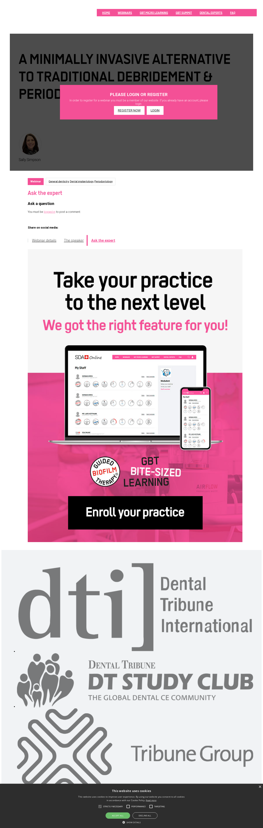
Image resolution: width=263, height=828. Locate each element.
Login (155, 110)
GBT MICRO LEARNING (154, 13)
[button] (131, 822)
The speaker (74, 240)
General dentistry (59, 181)
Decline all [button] (145, 815)
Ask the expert (103, 240)
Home (106, 13)
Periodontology (103, 181)
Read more (151, 800)
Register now (129, 110)
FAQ (232, 13)
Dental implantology (81, 181)
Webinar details (44, 240)
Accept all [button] (118, 815)
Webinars (125, 13)
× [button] (260, 787)
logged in (49, 212)
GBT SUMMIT (184, 13)
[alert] (131, 806)
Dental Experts (211, 13)
